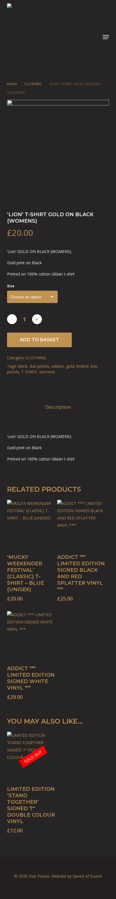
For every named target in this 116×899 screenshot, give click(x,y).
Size (10, 286)
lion (94, 366)
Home (12, 83)
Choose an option (26, 297)
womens (47, 371)
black (22, 366)
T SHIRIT (29, 371)
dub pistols (39, 366)
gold (70, 366)
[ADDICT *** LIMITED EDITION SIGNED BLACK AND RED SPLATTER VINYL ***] (81, 524)
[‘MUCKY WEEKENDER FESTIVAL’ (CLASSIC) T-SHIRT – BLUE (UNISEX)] (31, 524)
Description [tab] (58, 407)
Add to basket (39, 339)
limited (82, 366)
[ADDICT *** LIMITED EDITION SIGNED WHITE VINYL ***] (31, 635)
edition (58, 366)
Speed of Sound (87, 876)
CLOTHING (33, 83)
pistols (13, 371)
